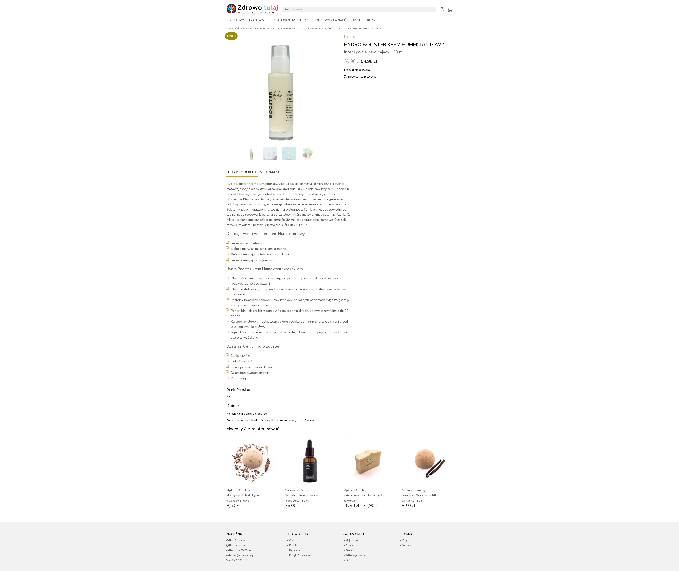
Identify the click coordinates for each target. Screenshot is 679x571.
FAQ (347, 560)
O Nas (292, 540)
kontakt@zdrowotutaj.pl (241, 555)
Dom (356, 20)
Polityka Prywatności (300, 555)
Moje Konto (351, 540)
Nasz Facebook (237, 540)
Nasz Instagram (237, 545)
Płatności (350, 550)
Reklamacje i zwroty (355, 555)
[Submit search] (432, 9)
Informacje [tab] (270, 172)
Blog (371, 20)
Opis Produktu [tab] (241, 172)
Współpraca (408, 545)
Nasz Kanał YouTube (240, 550)
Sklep (249, 28)
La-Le (349, 37)
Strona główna (235, 28)
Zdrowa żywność (331, 20)
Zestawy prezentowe (248, 20)
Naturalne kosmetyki (291, 20)
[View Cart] (450, 9)
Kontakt (293, 545)
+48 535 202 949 (238, 560)
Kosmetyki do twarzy (293, 28)
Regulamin (294, 550)
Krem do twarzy (317, 28)
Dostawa (350, 545)
